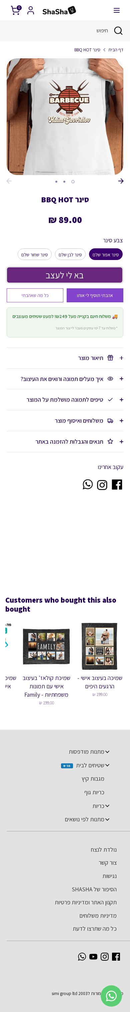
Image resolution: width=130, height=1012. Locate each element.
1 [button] (73, 181)
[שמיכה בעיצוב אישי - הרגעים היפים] (99, 646)
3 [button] (56, 182)
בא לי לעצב (65, 275)
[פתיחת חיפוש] (119, 31)
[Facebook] (116, 957)
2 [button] (64, 182)
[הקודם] (9, 181)
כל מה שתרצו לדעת (95, 928)
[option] (65, 116)
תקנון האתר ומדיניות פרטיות (86, 902)
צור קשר (108, 862)
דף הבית (115, 50)
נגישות (109, 876)
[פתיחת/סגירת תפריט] (116, 10)
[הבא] (121, 181)
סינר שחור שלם (34, 255)
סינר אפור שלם (106, 255)
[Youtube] (93, 957)
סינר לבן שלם (70, 255)
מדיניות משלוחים (98, 915)
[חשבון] (30, 8)
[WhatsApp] (82, 957)
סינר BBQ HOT (87, 50)
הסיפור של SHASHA (94, 889)
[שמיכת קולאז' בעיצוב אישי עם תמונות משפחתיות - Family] (46, 646)
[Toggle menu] (107, 751)
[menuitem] (62, 752)
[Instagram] (105, 957)
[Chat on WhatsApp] (87, 488)
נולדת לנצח (104, 849)
